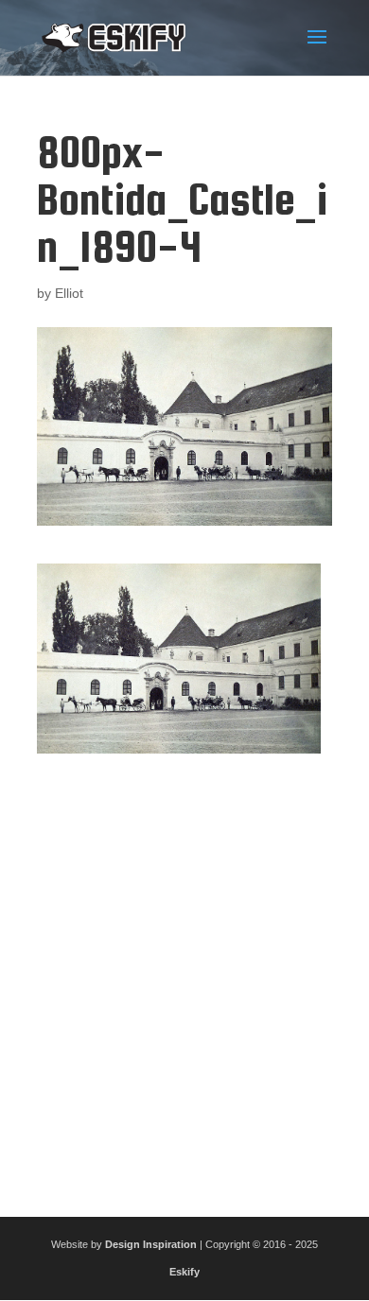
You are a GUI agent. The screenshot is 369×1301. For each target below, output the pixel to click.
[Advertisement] (184, 977)
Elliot (69, 293)
